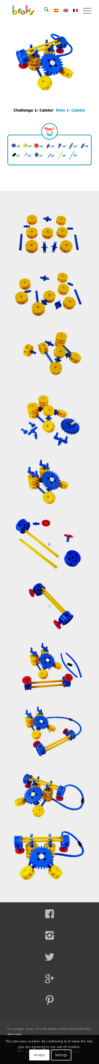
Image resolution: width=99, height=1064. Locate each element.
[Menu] (85, 10)
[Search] (44, 10)
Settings (61, 1055)
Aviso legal (14, 1034)
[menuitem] (44, 10)
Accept (39, 1055)
